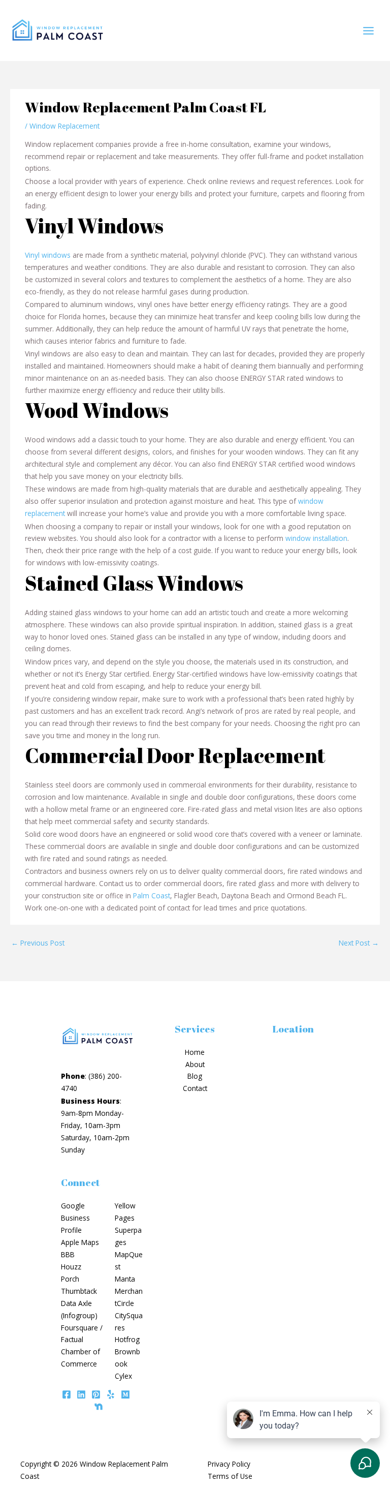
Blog (194, 1076)
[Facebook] (66, 1394)
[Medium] (125, 1394)
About (195, 1064)
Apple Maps (80, 1242)
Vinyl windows (48, 255)
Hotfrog (127, 1339)
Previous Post (37, 943)
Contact (195, 1088)
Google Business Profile (75, 1218)
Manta (125, 1279)
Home (195, 1052)
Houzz (71, 1266)
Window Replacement (64, 126)
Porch (70, 1279)
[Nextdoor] (98, 1406)
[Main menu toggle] (368, 30)
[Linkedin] (81, 1394)
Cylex (123, 1376)
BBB (68, 1254)
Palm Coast (151, 895)
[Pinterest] (96, 1394)
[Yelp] (110, 1394)
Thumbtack (79, 1291)
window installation (316, 538)
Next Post (359, 943)
